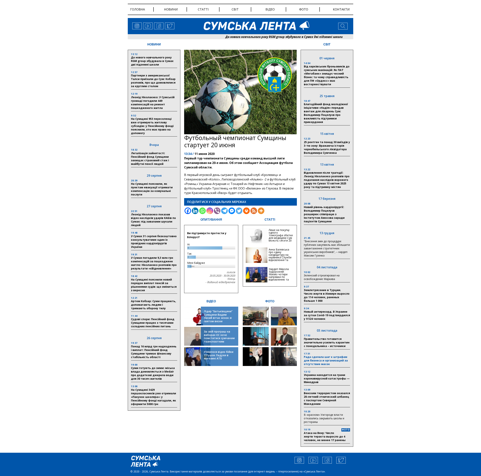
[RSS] (253, 210)
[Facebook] (188, 210)
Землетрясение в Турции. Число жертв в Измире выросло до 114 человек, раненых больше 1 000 (326, 295)
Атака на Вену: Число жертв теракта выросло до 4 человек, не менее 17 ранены (325, 436)
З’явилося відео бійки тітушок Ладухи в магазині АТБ (218, 355)
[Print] (246, 210)
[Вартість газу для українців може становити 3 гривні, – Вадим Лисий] (284, 336)
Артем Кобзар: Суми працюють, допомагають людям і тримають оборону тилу (153, 304)
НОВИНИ (154, 44)
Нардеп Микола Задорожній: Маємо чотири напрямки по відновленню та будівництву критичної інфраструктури (279, 278)
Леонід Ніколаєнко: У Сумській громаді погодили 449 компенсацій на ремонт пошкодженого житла (153, 102)
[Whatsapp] (202, 210)
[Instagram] (209, 210)
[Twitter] (239, 210)
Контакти (341, 9)
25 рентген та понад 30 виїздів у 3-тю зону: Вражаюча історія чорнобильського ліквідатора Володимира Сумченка (327, 147)
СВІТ (326, 44)
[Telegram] (224, 210)
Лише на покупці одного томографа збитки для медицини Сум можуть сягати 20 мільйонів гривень (281, 236)
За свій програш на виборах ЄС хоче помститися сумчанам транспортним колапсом (219, 338)
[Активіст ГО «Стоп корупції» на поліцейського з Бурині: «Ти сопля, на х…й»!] (256, 356)
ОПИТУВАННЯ (211, 219)
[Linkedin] (195, 210)
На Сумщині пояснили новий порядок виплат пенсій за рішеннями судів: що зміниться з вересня (154, 285)
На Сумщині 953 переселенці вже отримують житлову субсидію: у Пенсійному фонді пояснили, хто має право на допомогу (152, 126)
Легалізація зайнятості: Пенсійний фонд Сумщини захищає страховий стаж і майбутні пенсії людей (150, 158)
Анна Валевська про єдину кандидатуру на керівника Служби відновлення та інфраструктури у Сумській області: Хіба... (280, 259)
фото (303, 9)
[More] (261, 210)
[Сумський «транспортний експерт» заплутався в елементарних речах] (284, 316)
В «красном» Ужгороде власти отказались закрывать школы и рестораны (324, 418)
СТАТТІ (270, 219)
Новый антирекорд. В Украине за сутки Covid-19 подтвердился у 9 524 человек (327, 315)
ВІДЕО (211, 301)
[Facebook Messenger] (231, 210)
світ (235, 9)
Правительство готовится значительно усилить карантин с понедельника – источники (326, 342)
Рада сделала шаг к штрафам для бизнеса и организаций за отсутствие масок (326, 360)
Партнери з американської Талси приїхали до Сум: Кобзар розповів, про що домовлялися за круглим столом (153, 81)
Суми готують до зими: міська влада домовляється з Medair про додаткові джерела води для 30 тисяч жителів (153, 373)
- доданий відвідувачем (220, 282)
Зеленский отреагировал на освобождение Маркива (322, 277)
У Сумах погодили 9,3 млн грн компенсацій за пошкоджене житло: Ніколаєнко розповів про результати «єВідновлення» (154, 263)
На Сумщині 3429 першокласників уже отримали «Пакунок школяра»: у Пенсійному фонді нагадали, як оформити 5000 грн (153, 397)
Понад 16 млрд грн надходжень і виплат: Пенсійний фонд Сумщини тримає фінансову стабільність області (153, 352)
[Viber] (217, 210)
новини (171, 9)
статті (203, 9)
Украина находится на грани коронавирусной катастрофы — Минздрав (327, 378)
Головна (137, 9)
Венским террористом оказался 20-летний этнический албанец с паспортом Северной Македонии (327, 398)
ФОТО (269, 301)
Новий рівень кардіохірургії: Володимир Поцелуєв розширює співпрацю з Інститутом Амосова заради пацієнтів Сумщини (324, 214)
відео (270, 9)
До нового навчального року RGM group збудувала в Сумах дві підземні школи (262, 37)
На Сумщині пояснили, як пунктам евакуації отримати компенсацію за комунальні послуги (152, 189)
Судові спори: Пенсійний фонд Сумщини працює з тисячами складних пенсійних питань (152, 322)
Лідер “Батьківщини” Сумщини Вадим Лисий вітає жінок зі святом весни (218, 316)
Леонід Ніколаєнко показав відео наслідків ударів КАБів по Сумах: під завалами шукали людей (153, 220)
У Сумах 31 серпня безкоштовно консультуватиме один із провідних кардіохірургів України (154, 241)
